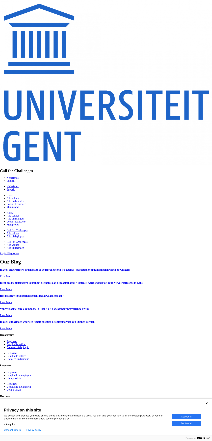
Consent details (12, 430)
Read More (6, 276)
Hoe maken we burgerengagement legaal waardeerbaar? (32, 295)
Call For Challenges (17, 230)
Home (10, 195)
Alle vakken (13, 198)
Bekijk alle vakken (16, 344)
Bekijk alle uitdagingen (19, 375)
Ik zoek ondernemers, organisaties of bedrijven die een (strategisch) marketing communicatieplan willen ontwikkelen (65, 269)
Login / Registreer (16, 204)
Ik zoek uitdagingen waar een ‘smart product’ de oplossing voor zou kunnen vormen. (47, 321)
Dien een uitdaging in (18, 347)
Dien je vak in (14, 378)
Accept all (186, 416)
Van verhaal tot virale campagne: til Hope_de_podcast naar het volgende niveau (44, 308)
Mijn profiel (13, 207)
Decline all (186, 423)
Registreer (12, 341)
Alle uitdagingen (15, 201)
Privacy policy (33, 430)
